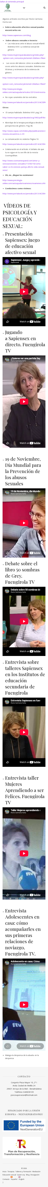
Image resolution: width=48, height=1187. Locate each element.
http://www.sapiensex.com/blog (17, 35)
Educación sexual (9, 1175)
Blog (27, 1175)
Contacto (6, 1179)
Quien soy (21, 1175)
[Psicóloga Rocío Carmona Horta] (8, 7)
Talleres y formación (23, 1171)
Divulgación (34, 1175)
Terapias (11, 1171)
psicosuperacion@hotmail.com (24, 1095)
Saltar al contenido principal (12, 1)
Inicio (5, 1171)
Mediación (36, 1171)
